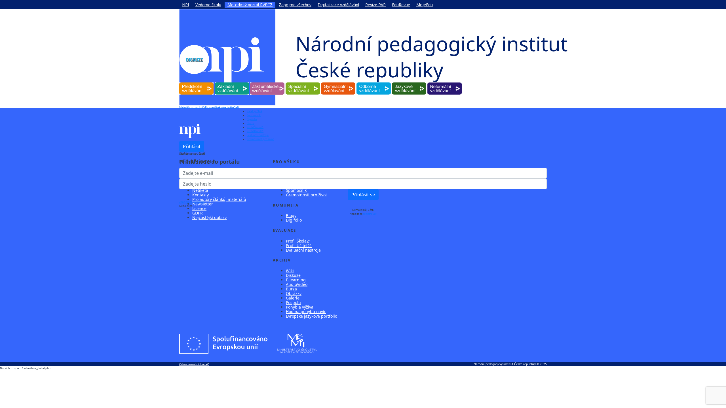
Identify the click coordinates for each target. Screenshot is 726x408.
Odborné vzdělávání (373, 82)
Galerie (292, 298)
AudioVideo (296, 284)
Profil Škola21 (255, 127)
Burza (291, 289)
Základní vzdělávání (232, 82)
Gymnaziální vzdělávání (338, 82)
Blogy (250, 123)
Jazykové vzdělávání (409, 82)
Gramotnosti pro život (260, 139)
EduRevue (401, 4)
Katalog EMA (254, 111)
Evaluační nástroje (258, 135)
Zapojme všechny (295, 4)
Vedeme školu (208, 4)
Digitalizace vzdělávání (338, 4)
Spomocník (254, 115)
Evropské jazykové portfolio (311, 316)
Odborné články (212, 107)
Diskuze (293, 275)
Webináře (228, 107)
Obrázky (293, 293)
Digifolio (252, 119)
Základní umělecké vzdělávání (267, 82)
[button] (546, 60)
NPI (185, 4)
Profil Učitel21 (255, 131)
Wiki (290, 270)
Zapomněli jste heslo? (192, 202)
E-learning (296, 279)
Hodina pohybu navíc (306, 311)
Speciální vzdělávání (303, 82)
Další (236, 107)
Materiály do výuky (190, 107)
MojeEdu (424, 4)
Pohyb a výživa (299, 307)
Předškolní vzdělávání (196, 82)
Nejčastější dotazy (209, 217)
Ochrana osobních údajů (194, 364)
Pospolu (293, 302)
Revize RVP (375, 4)
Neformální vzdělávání (444, 82)
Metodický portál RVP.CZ (250, 4)
